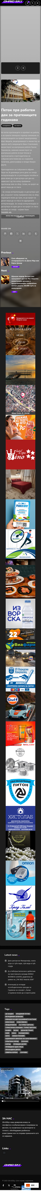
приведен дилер (19, 1044)
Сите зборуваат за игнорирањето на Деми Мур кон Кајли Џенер (25, 260)
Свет (14, 292)
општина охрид (12, 1041)
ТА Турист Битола (26, 1025)
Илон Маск (9, 1022)
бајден (8, 1030)
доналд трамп (27, 1030)
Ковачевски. (22, 1022)
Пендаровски (10, 1025)
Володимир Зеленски (14, 1017)
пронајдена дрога (12, 1050)
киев (7, 1033)
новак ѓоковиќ (18, 1036)
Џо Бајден (9, 1014)
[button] (4, 1153)
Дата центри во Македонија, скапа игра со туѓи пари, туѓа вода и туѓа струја (22, 963)
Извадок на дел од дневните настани (20, 1019)
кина (14, 1033)
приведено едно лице (14, 1047)
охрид (8, 1044)
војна (16, 1030)
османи (24, 1041)
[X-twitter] (9, 1185)
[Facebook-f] (3, 1185)
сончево (23, 1052)
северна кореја (11, 1052)
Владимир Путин (23, 1014)
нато (7, 1036)
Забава (15, 267)
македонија (24, 1033)
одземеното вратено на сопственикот (21, 1039)
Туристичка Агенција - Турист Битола (20, 1028)
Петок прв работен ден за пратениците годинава (20, 216)
